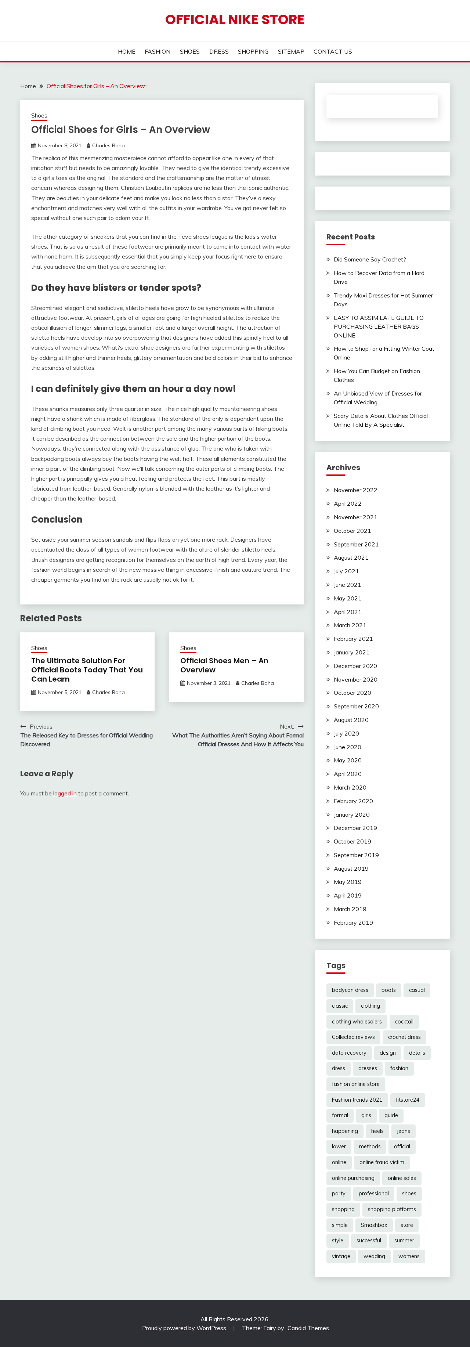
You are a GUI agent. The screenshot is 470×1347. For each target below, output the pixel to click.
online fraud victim (381, 1162)
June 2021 (347, 584)
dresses (367, 1068)
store (407, 1225)
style (337, 1240)
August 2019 (351, 868)
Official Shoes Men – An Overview (224, 665)
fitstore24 (408, 1100)
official (402, 1146)
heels (377, 1131)
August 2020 (351, 719)
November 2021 (355, 517)
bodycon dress (350, 990)
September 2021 (356, 544)
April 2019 (348, 895)
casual (417, 990)
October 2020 (352, 692)
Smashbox (374, 1225)
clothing (370, 1006)
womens (409, 1256)
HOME (126, 51)
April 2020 (348, 773)
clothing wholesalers (357, 1021)
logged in (65, 793)
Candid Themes (308, 1328)
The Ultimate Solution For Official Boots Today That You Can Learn (87, 670)
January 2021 (352, 652)
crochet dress (404, 1037)
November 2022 (355, 490)
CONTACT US (333, 51)
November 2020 (355, 679)
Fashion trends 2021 (357, 1100)
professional (374, 1193)
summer (404, 1240)
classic (340, 1006)
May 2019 (348, 881)
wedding (374, 1256)
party (339, 1193)
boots (389, 990)
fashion (399, 1068)
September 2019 (356, 855)
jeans (403, 1131)
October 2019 (352, 841)
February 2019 (353, 922)
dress (338, 1068)
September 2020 (356, 706)
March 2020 (350, 787)
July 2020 (346, 733)
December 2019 (355, 827)
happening (345, 1131)
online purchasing (353, 1178)
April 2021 (348, 611)
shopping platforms (392, 1209)
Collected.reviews (353, 1037)
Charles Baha (108, 145)
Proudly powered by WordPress (185, 1328)
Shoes (39, 115)
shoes (409, 1193)
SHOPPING (253, 51)
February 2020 (353, 801)
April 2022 (348, 503)
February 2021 (353, 638)
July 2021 (346, 571)
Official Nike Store (235, 19)
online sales (402, 1178)
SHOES (190, 51)
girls (366, 1115)
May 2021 (348, 598)
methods (370, 1146)
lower (339, 1146)
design (388, 1053)
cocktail (404, 1021)
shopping (343, 1209)
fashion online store (356, 1084)
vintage (341, 1256)
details (417, 1053)
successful (369, 1240)
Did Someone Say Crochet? (370, 259)
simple (340, 1225)
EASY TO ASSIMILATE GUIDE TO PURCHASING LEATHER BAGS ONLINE (379, 326)
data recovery (349, 1053)
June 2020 (347, 747)
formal (340, 1115)
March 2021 (350, 625)
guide (391, 1115)
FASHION (157, 51)
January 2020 (352, 814)
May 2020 (348, 760)
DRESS (219, 51)
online (339, 1162)
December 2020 (355, 665)
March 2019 (350, 909)
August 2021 (351, 557)
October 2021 (352, 530)
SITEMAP (291, 51)
